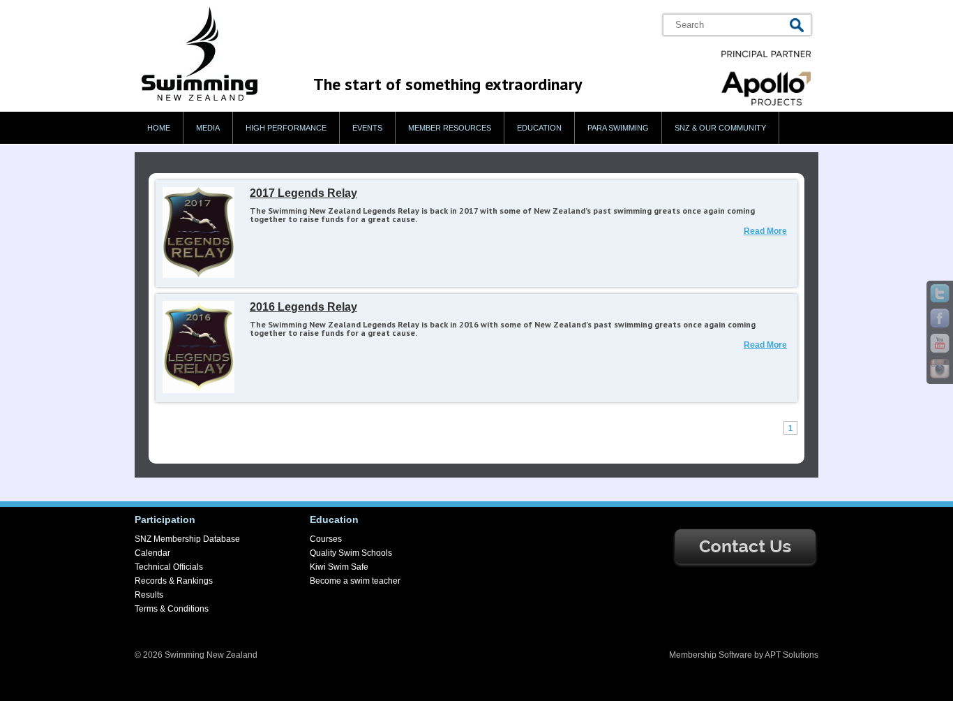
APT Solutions (791, 655)
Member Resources (449, 128)
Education (539, 128)
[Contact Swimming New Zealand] (745, 565)
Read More (765, 231)
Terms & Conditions (172, 609)
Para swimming (618, 128)
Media (208, 128)
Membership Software (710, 655)
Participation (165, 519)
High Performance (286, 128)
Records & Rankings (174, 581)
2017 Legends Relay (303, 193)
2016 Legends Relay (303, 307)
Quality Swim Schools (351, 553)
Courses (326, 539)
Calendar (152, 553)
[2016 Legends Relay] (198, 390)
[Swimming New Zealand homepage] (199, 98)
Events (367, 128)
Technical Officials (169, 567)
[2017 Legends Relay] (198, 275)
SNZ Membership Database (187, 539)
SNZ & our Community (720, 128)
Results (149, 595)
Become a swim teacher (355, 581)
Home (158, 128)
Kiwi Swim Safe (339, 567)
